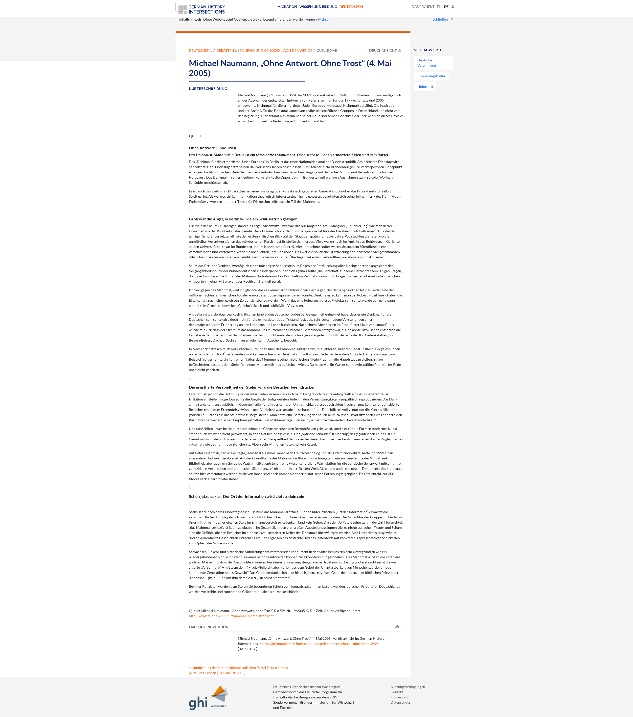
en (439, 6)
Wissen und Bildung (318, 6)
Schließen (443, 19)
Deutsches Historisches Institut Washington (306, 687)
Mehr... (323, 19)
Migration (287, 6)
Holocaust (425, 86)
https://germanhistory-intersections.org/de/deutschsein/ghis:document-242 (319, 643)
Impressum (399, 697)
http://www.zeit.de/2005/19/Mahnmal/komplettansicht (231, 616)
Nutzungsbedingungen (408, 687)
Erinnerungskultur (431, 76)
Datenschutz (400, 702)
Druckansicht (383, 50)
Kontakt (397, 692)
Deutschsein (351, 6)
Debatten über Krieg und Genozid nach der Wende (264, 50)
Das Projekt (423, 6)
